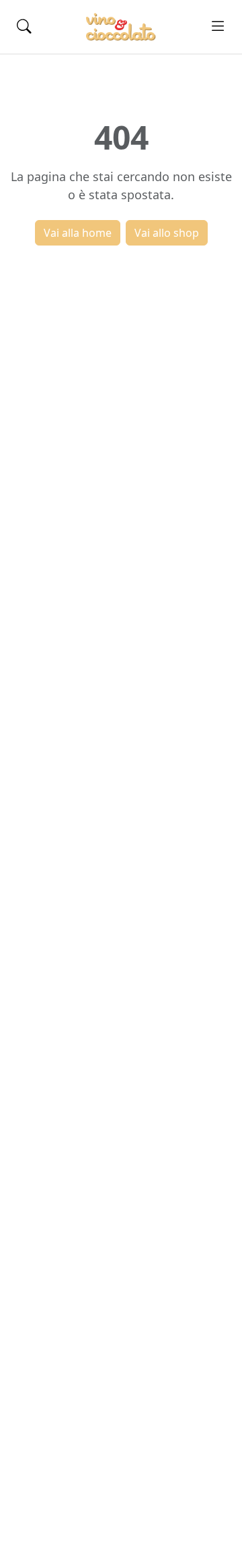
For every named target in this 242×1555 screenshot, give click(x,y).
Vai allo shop (166, 232)
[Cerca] (24, 26)
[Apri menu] (217, 26)
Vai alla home (78, 232)
